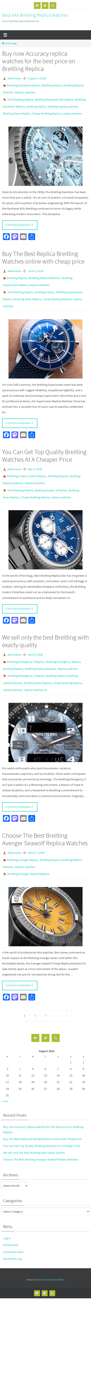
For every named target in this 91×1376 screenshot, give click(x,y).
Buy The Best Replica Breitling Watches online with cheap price (43, 252)
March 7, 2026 (36, 831)
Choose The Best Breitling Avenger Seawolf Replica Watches (45, 818)
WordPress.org (12, 1234)
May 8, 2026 (35, 458)
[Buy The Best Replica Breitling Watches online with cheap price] (45, 337)
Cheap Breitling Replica (46, 109)
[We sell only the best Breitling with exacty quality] (45, 711)
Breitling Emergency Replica (63, 645)
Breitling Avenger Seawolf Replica (28, 850)
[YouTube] (37, 5)
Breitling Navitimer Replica (23, 84)
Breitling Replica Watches (44, 271)
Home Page (10, 43)
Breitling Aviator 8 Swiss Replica (27, 464)
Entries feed (10, 1220)
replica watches (72, 109)
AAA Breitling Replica (20, 96)
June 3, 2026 (35, 265)
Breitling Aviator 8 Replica (51, 476)
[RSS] (53, 5)
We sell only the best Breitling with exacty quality (45, 625)
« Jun (4, 1076)
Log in (7, 1213)
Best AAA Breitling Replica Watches (35, 15)
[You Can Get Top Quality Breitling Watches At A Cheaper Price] (45, 524)
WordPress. (58, 1255)
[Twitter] (45, 5)
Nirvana (44, 1255)
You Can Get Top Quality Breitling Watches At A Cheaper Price (44, 444)
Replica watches (25, 90)
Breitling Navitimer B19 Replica (54, 96)
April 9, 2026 (35, 639)
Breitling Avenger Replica (22, 838)
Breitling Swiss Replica (17, 109)
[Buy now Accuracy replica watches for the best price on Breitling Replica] (45, 150)
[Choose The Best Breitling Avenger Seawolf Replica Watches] (45, 891)
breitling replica (36, 103)
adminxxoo (14, 78)
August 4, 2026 (37, 78)
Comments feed (13, 1227)
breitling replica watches (63, 103)
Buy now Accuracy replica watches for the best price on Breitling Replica (38, 61)
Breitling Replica (52, 84)
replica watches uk (35, 669)
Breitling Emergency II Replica (25, 645)
